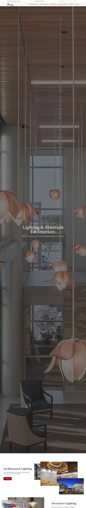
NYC (39, 1)
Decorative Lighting (43, 4)
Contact (77, 4)
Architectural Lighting (32, 4)
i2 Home (10, 1)
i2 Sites (18, 1)
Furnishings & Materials (62, 4)
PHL (43, 1)
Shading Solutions (53, 4)
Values (70, 4)
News (74, 4)
